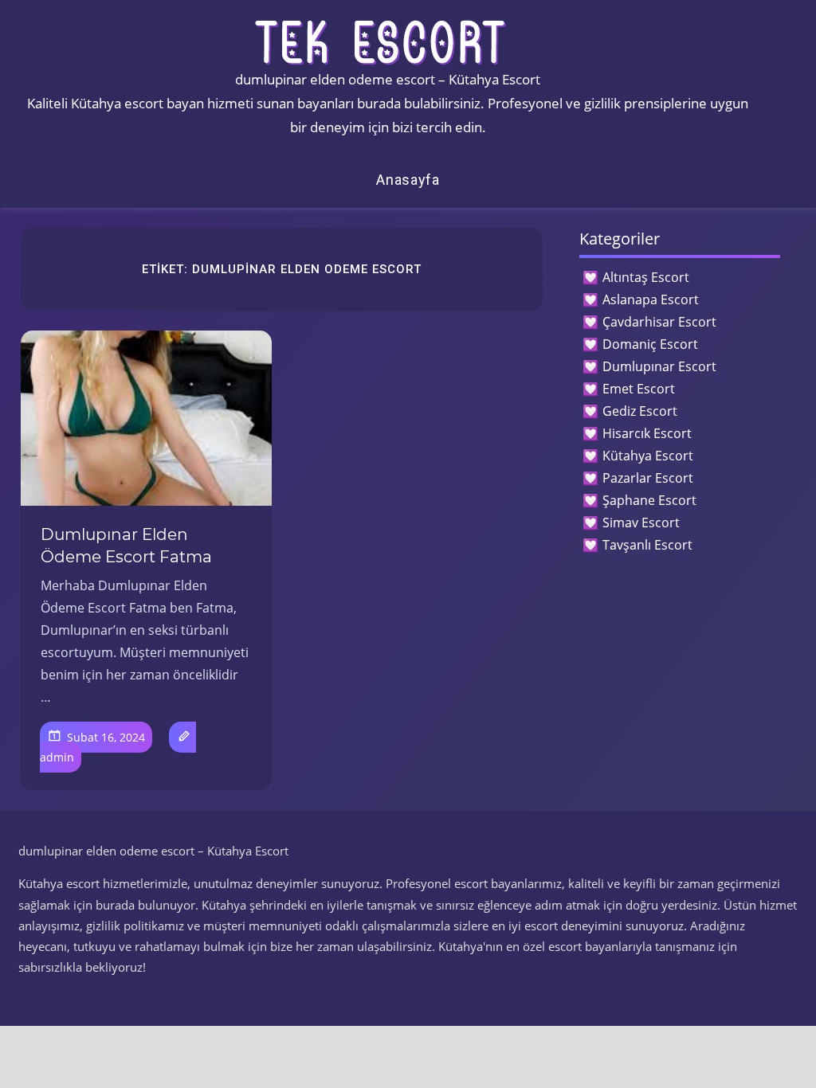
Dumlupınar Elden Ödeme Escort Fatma (126, 545)
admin (57, 757)
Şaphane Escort (649, 500)
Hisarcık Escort (647, 433)
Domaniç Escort (650, 344)
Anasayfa (408, 179)
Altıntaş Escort (645, 277)
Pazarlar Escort (647, 478)
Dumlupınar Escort (659, 366)
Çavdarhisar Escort (659, 322)
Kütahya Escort (647, 455)
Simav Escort (641, 522)
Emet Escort (638, 388)
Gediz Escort (639, 411)
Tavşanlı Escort (647, 545)
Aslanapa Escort (650, 299)
